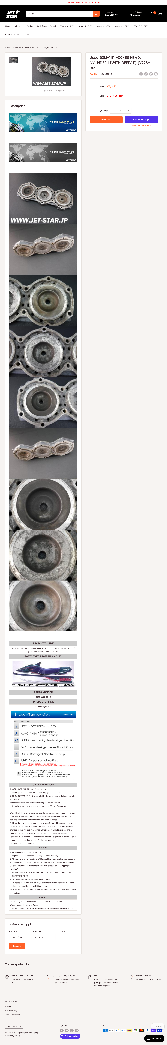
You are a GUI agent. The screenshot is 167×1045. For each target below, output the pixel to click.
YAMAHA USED (85, 26)
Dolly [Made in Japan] (46, 26)
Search (8, 1006)
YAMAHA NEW (66, 26)
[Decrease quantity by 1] (112, 110)
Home (7, 26)
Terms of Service (12, 1014)
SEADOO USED (141, 26)
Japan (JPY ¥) (12, 1026)
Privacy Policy (11, 1010)
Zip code (61, 931)
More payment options (141, 125)
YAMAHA (93, 74)
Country (13, 931)
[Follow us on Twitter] (67, 1030)
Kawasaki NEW (103, 26)
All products (16, 48)
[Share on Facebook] (141, 74)
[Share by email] (156, 74)
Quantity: (104, 111)
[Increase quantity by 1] (128, 110)
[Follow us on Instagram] (72, 1030)
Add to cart (106, 119)
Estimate (17, 946)
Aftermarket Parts (12, 34)
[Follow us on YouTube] (77, 1030)
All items (18, 26)
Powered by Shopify (12, 1036)
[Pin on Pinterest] (146, 74)
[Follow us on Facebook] (62, 1030)
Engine (30, 26)
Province (37, 931)
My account (135, 15)
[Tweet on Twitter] (151, 74)
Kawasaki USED (122, 26)
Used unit (29, 34)
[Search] (96, 14)
